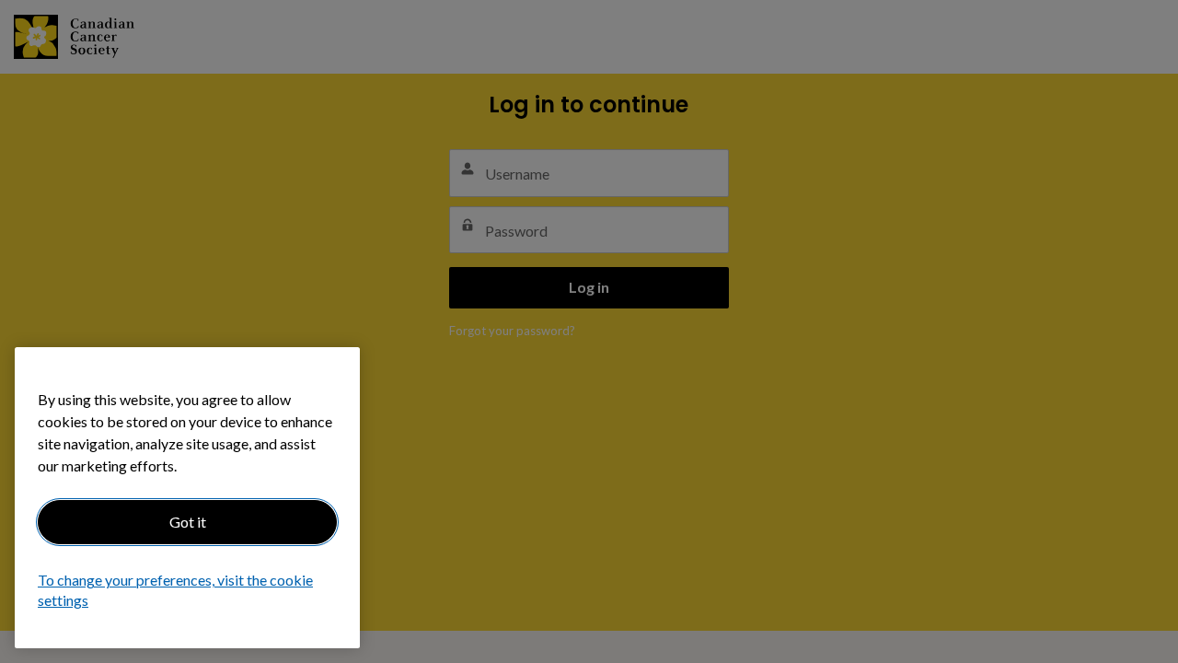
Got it (187, 521)
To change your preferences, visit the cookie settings (175, 591)
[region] (187, 497)
